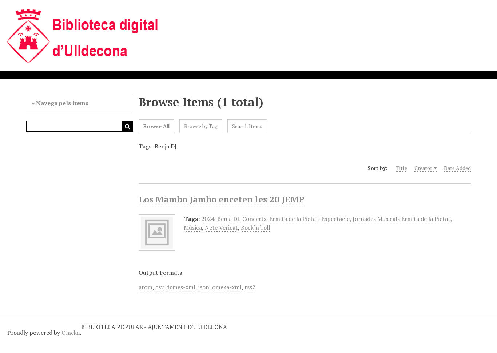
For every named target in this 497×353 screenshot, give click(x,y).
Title (401, 167)
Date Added (457, 167)
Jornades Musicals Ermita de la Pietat (401, 219)
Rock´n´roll (255, 227)
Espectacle (335, 219)
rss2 (249, 287)
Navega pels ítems (62, 103)
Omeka (70, 333)
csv (159, 287)
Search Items (247, 126)
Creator (423, 167)
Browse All (156, 126)
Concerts (254, 219)
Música (193, 227)
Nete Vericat (221, 227)
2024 (207, 219)
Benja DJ (228, 219)
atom (145, 287)
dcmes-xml (180, 287)
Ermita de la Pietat (293, 219)
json (203, 287)
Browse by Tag (201, 126)
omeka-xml (227, 287)
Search (127, 126)
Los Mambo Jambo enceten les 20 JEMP (222, 199)
